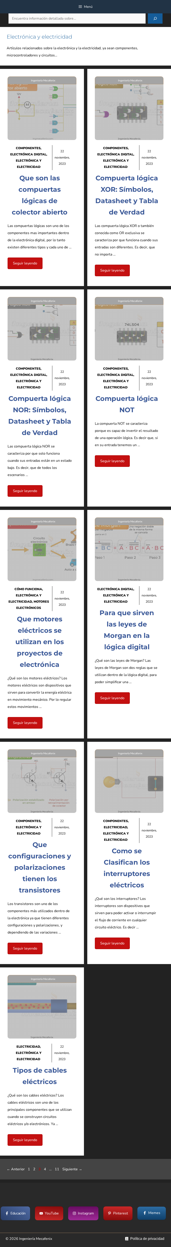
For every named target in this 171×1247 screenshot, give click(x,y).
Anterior (16, 1169)
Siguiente (72, 1169)
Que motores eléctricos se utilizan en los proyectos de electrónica (39, 642)
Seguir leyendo (25, 263)
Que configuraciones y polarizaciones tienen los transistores (39, 867)
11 (57, 1169)
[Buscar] (155, 18)
